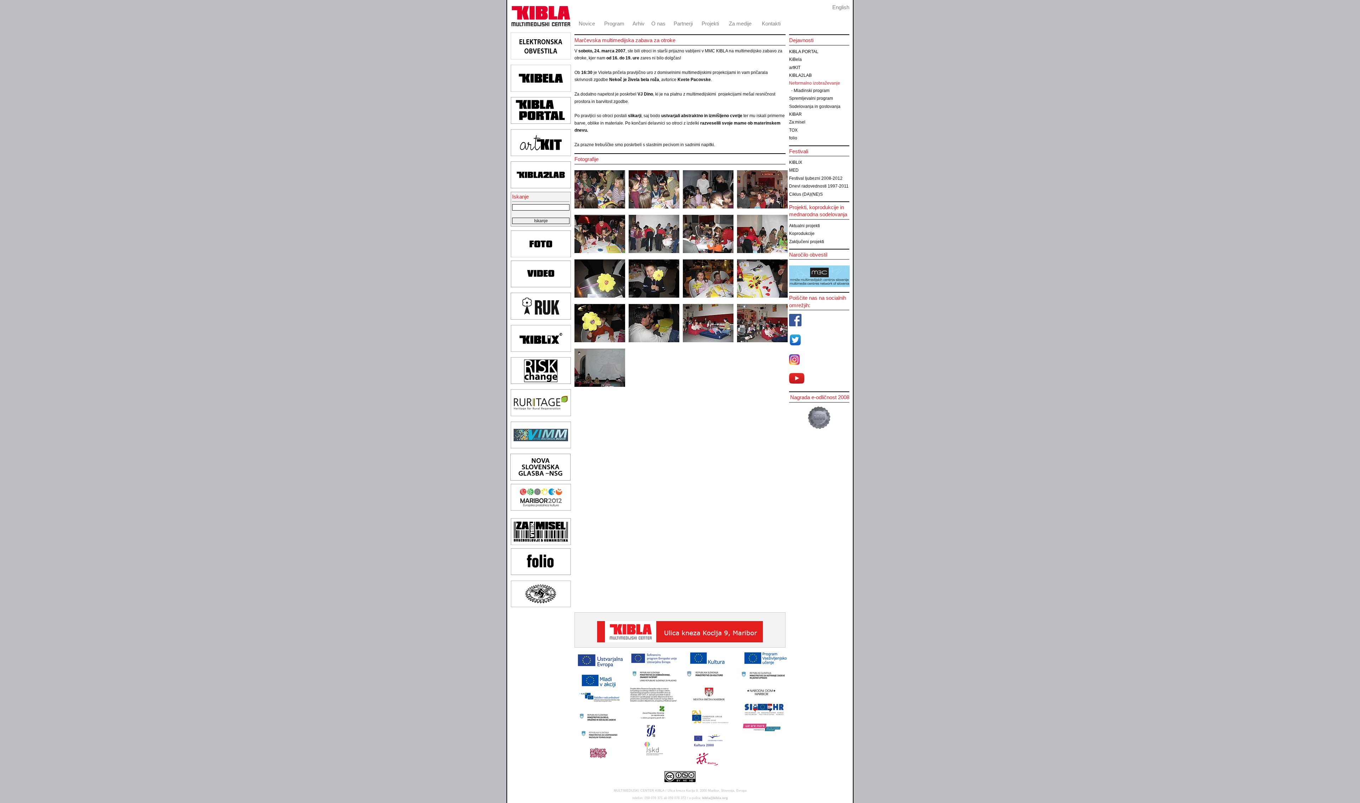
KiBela (795, 59)
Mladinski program (811, 90)
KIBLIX (795, 162)
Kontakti (771, 24)
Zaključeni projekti (806, 241)
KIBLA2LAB (800, 75)
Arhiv (639, 24)
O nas (658, 24)
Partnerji (683, 24)
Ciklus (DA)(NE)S (806, 194)
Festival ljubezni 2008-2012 (816, 178)
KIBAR (795, 114)
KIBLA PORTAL (803, 51)
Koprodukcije (802, 233)
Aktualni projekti (804, 225)
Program (614, 24)
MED (794, 170)
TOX (793, 130)
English (840, 7)
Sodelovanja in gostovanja (814, 106)
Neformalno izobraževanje (814, 83)
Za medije (740, 24)
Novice (587, 24)
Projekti (710, 24)
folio (793, 138)
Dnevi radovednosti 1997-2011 (819, 186)
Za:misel (797, 122)
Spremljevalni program (811, 98)
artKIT (794, 67)
